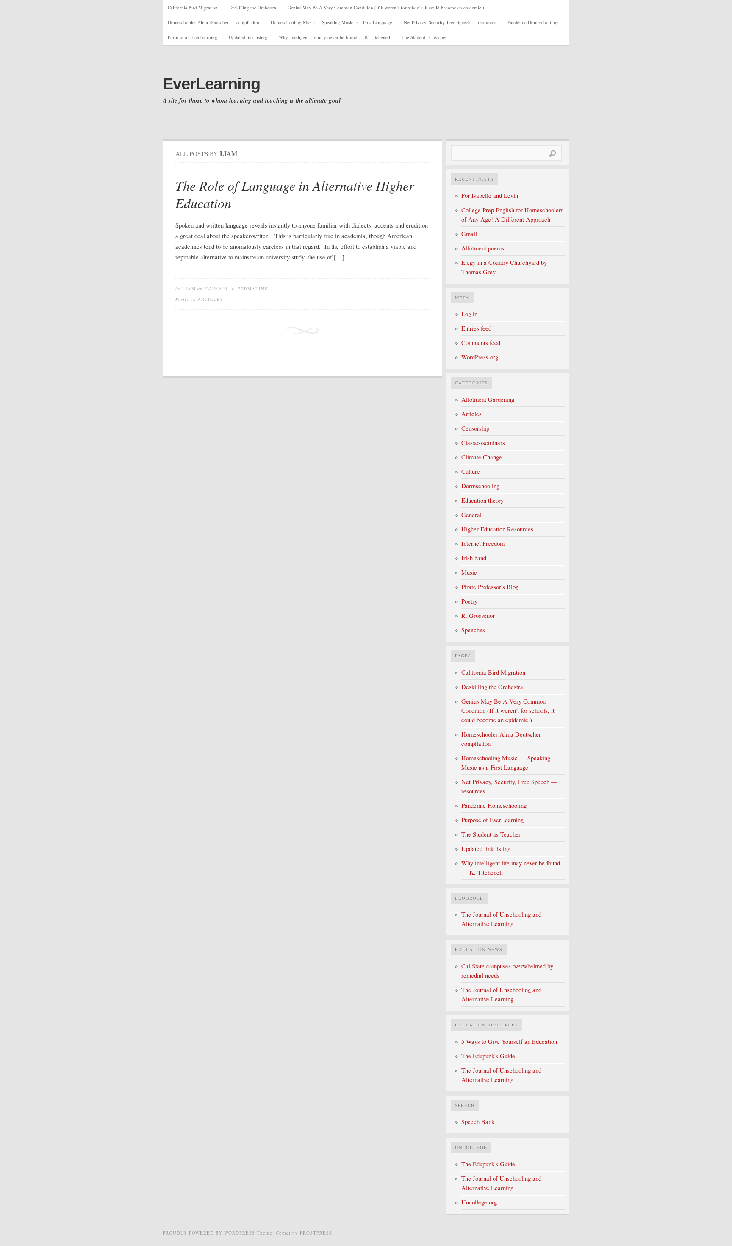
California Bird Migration (193, 7)
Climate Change (481, 457)
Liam (189, 289)
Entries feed (476, 328)
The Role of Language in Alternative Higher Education (294, 194)
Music (469, 572)
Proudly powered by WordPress (209, 1232)
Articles (210, 299)
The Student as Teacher (424, 37)
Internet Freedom (483, 544)
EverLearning (211, 84)
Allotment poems (482, 248)
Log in (469, 314)
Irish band (473, 558)
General (471, 515)
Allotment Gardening (487, 399)
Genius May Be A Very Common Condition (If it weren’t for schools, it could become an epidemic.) (386, 7)
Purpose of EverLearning (192, 37)
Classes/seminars (483, 443)
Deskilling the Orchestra (252, 7)
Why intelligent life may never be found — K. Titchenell (334, 37)
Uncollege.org (479, 1202)
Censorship (475, 428)
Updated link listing (248, 37)
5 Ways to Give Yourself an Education (509, 1041)
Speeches (473, 630)
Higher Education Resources (497, 529)
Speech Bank (477, 1122)
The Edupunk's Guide (488, 1056)
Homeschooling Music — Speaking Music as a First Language (331, 22)
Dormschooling (480, 486)
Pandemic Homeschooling (533, 22)
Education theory (482, 500)
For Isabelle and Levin (489, 196)
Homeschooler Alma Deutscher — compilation (213, 22)
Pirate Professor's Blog (489, 587)
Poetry (469, 601)
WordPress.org (479, 357)
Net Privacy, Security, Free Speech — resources (450, 22)
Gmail (469, 234)
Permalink (253, 289)
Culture (470, 471)
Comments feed (480, 343)
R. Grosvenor (478, 616)
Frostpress (316, 1232)
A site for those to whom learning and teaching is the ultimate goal (252, 100)
